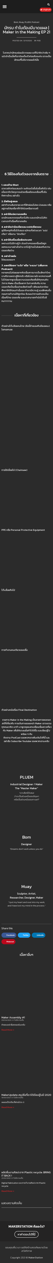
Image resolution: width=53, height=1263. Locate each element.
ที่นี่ (44, 737)
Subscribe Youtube (21, 741)
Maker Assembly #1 (13, 1017)
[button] (4, 6)
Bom (26, 837)
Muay (26, 886)
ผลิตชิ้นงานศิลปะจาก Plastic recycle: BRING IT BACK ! (26, 1174)
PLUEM (26, 777)
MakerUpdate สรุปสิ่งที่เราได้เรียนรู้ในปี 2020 (26, 1095)
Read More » (7, 1029)
